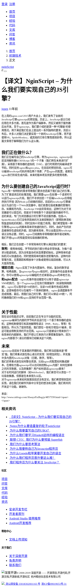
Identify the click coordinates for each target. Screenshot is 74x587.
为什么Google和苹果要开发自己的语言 (35, 453)
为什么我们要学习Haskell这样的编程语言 (37, 435)
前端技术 (15, 55)
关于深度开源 (18, 556)
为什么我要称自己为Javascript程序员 (33, 448)
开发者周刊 (16, 514)
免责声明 (15, 560)
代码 (12, 25)
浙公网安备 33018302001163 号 (22, 583)
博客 (12, 39)
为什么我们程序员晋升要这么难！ (32, 457)
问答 (12, 34)
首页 (12, 11)
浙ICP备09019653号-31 (54, 583)
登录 (5, 4)
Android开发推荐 (20, 523)
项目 (12, 16)
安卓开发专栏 (18, 509)
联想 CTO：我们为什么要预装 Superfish (35, 439)
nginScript (8, 66)
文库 (12, 29)
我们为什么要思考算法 (24, 444)
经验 (12, 20)
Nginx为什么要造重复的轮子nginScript (34, 426)
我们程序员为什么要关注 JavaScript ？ (34, 462)
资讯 (12, 43)
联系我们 (15, 565)
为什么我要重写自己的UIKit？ (29, 430)
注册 (12, 4)
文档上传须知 (18, 539)
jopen (5, 109)
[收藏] (5, 71)
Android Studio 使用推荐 (25, 518)
